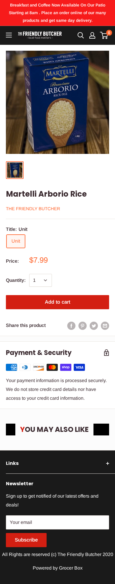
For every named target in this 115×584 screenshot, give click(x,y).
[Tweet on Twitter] (94, 325)
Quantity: (16, 280)
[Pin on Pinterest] (82, 325)
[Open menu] (9, 35)
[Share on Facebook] (71, 325)
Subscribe (26, 540)
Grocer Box (71, 567)
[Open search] (81, 35)
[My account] (92, 35)
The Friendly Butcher (33, 208)
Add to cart (57, 302)
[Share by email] (105, 325)
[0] (104, 35)
